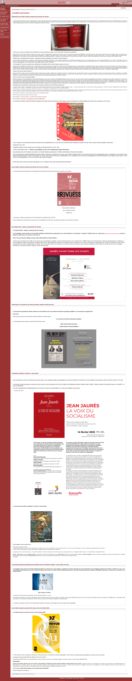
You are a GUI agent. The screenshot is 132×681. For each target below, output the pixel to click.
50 (130, 5)
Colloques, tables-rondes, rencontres (5, 24)
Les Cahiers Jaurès (115, 4)
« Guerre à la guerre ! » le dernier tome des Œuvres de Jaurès (33, 96)
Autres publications (5, 27)
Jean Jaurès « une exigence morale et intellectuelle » (33, 98)
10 (127, 5)
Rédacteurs (62, 678)
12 (33, 9)
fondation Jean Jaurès (19, 390)
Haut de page (69, 678)
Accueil (8, 5)
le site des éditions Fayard (42, 92)
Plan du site (76, 678)
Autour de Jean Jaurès (4, 31)
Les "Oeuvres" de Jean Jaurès (4, 20)
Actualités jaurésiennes (3, 9)
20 (128, 5)
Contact (2, 34)
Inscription (15, 556)
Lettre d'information (5, 37)
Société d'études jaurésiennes (4, 13)
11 (31, 9)
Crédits (81, 678)
